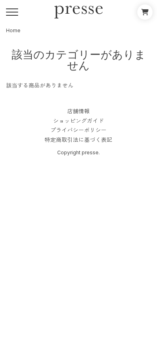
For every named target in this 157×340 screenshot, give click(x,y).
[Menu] (12, 12)
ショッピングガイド (78, 121)
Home (13, 30)
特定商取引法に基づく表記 (78, 140)
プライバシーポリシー (78, 130)
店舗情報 (78, 111)
